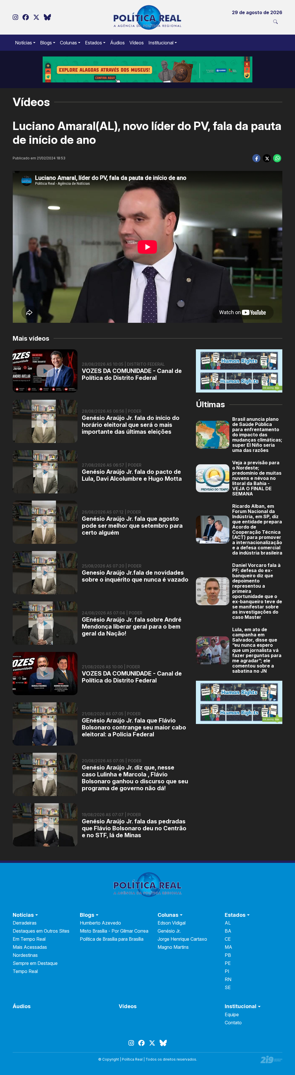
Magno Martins (173, 947)
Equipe (232, 1014)
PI (227, 971)
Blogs (46, 43)
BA (228, 930)
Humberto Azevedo (100, 922)
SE (228, 987)
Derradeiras (25, 922)
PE (228, 963)
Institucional (160, 43)
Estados (93, 43)
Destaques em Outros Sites (41, 930)
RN (228, 979)
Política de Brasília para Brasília (111, 939)
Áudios (117, 43)
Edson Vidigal (172, 922)
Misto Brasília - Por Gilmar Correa (114, 930)
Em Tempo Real (29, 939)
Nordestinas (25, 955)
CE (228, 939)
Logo (147, 17)
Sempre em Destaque (35, 963)
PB (228, 955)
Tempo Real (25, 971)
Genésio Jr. (169, 930)
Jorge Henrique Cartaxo (182, 939)
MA (228, 947)
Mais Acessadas (30, 947)
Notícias (23, 43)
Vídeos (136, 43)
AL (228, 922)
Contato (233, 1022)
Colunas (68, 43)
